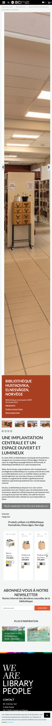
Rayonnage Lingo (12, 413)
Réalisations (21, 7)
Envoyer (42, 608)
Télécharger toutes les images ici (26, 506)
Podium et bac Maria (14, 409)
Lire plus (10, 722)
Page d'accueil (7, 7)
